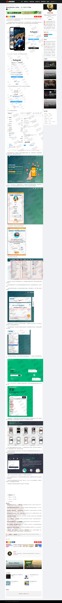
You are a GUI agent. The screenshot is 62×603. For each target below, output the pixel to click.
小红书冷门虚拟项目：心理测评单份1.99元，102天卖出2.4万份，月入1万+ (50, 44)
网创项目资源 (43, 1)
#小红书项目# (46, 121)
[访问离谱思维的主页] (50, 9)
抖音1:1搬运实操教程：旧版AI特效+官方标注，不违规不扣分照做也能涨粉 (50, 27)
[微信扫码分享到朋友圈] (10, 16)
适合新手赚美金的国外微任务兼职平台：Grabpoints (15, 507)
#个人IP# (49, 116)
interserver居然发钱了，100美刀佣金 (13, 518)
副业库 (48, 1)
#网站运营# (45, 113)
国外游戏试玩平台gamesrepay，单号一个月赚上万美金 (16, 513)
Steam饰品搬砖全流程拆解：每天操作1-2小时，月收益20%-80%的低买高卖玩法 (50, 21)
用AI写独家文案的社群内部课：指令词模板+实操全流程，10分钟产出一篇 (50, 22)
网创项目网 (15, 534)
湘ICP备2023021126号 (16, 601)
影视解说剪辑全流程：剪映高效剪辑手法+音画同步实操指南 (50, 46)
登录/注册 (53, 1)
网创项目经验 (32, 1)
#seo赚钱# (45, 116)
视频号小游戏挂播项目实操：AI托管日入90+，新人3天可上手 (50, 25)
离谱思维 (9, 9)
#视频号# (50, 123)
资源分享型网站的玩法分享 (34, 574)
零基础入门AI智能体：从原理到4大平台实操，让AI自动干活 (50, 52)
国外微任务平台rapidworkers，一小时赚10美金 (14, 504)
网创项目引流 (37, 1)
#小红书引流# (53, 121)
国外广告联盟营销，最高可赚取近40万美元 (14, 524)
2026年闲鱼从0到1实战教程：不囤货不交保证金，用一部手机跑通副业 (50, 49)
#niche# (50, 121)
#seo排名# (49, 113)
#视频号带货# (46, 123)
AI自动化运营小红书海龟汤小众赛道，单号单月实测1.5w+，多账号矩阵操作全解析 (50, 41)
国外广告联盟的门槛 (14, 581)
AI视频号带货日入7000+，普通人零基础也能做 (50, 28)
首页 (22, 1)
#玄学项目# (51, 118)
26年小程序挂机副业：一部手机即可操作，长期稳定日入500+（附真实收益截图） (50, 55)
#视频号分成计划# (46, 118)
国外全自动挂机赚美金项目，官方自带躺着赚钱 (14, 521)
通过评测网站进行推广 (33, 581)
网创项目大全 (26, 1)
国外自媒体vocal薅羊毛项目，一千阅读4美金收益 (15, 510)
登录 (28, 593)
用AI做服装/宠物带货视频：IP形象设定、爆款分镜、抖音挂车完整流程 (50, 24)
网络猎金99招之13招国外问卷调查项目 (13, 527)
